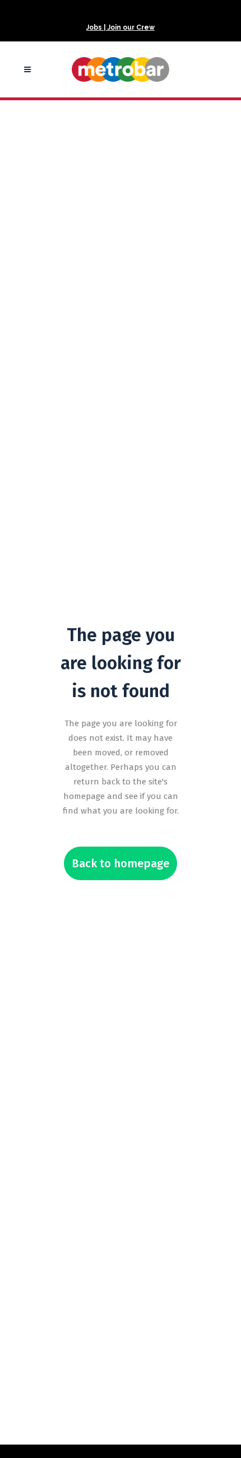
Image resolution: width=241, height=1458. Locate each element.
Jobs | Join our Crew (120, 27)
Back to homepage (120, 863)
